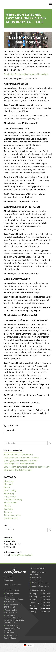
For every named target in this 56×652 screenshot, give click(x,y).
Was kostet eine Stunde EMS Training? (21, 457)
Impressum (8, 577)
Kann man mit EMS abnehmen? (18, 454)
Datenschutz (9, 580)
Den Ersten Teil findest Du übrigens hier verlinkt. (26, 74)
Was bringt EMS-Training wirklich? (19, 463)
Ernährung (9, 493)
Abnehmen (9, 481)
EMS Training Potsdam (40, 583)
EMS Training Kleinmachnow (35, 578)
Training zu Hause (12, 515)
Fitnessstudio (10, 496)
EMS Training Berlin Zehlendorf (38, 573)
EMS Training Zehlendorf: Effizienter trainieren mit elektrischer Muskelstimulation (14, 619)
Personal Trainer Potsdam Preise (11, 636)
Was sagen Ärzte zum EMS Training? (20, 460)
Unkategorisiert (11, 518)
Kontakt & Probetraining (40, 586)
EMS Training (10, 490)
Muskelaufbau (10, 502)
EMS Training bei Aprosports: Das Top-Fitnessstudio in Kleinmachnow (12, 629)
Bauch (7, 487)
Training (8, 512)
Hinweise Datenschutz (12, 584)
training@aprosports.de (22, 555)
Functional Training (13, 499)
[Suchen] (49, 443)
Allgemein (8, 484)
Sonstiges (8, 509)
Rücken (7, 505)
